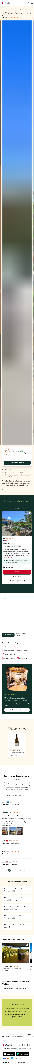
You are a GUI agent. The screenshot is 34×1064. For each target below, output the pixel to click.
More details (17, 575)
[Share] (27, 13)
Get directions (7, 633)
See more (5, 489)
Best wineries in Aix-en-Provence (14, 986)
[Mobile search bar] (24, 3)
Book (17, 571)
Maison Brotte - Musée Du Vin (11, 966)
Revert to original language (17, 782)
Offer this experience (16, 579)
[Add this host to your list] (31, 13)
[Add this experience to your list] (30, 512)
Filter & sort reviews (15, 793)
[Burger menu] (31, 3)
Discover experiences (17, 462)
